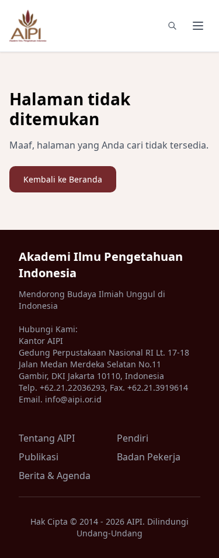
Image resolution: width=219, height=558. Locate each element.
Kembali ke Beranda (62, 179)
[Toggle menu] (198, 25)
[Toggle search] (172, 25)
